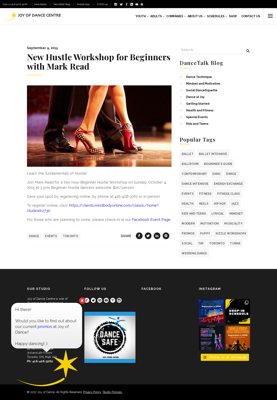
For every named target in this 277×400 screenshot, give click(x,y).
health (187, 203)
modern (188, 223)
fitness (205, 193)
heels (203, 203)
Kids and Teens (197, 123)
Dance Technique (199, 76)
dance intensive (195, 183)
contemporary (194, 173)
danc (216, 173)
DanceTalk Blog (62, 4)
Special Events (197, 117)
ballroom (190, 164)
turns (235, 243)
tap (201, 243)
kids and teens (194, 213)
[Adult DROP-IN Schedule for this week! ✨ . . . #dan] (237, 311)
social (187, 243)
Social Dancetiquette (201, 90)
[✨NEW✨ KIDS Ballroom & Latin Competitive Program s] (211, 338)
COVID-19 (102, 4)
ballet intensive (213, 154)
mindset (236, 213)
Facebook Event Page (151, 219)
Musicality (233, 223)
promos (188, 233)
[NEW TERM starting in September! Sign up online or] (237, 338)
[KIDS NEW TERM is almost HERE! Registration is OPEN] (211, 311)
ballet (187, 154)
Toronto (70, 236)
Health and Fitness (199, 110)
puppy (205, 233)
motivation (209, 223)
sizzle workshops (231, 233)
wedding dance (194, 253)
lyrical (218, 213)
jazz (235, 203)
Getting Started (197, 103)
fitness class (228, 193)
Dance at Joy (195, 97)
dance (34, 236)
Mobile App (83, 4)
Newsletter (40, 4)
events (51, 236)
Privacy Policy (92, 392)
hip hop (220, 203)
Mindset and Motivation (203, 83)
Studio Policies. (112, 392)
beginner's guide (218, 164)
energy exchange (228, 183)
